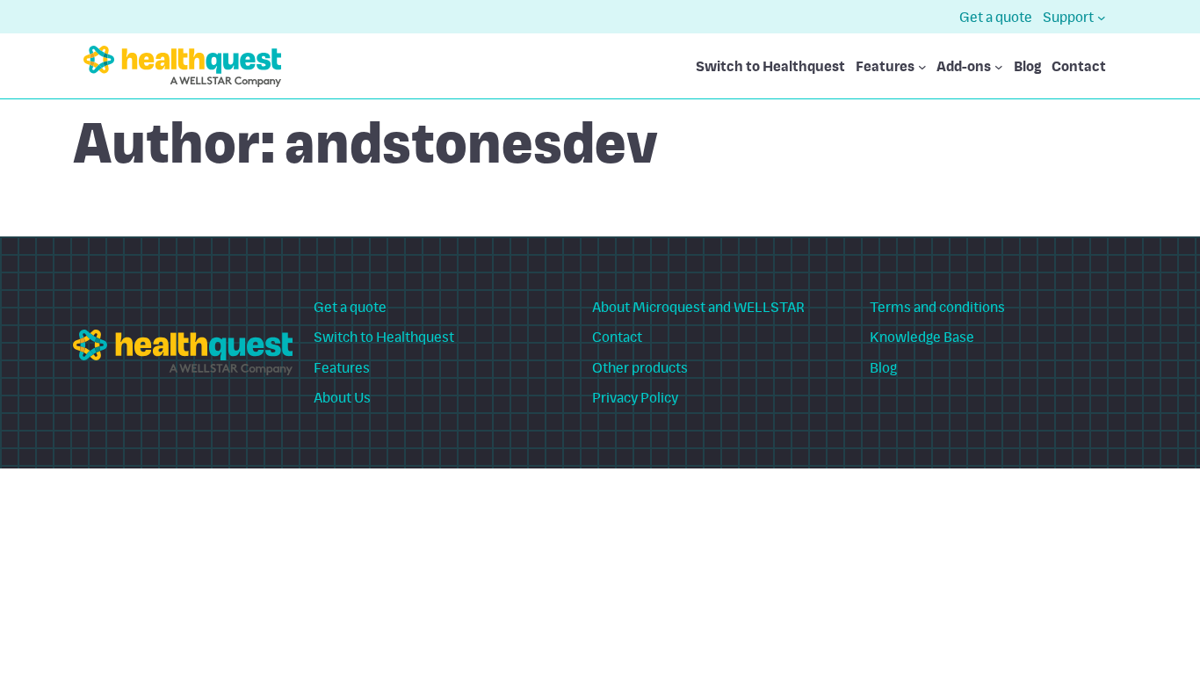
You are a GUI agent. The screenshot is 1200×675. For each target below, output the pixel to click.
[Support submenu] (1101, 16)
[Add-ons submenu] (998, 66)
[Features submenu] (922, 66)
